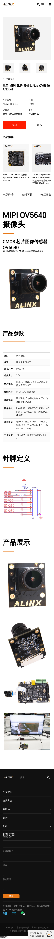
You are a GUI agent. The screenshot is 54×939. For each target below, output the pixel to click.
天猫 (14, 124)
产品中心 (7, 792)
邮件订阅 (9, 834)
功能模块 (10, 78)
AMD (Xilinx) (20, 906)
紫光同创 (31, 906)
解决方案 (7, 800)
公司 (5, 826)
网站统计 (4, 937)
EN (42, 4)
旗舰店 (6, 809)
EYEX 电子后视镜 (14, 909)
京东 (39, 124)
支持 (5, 817)
